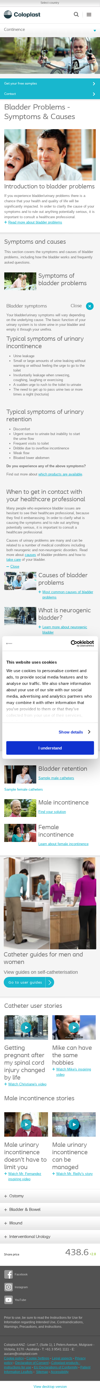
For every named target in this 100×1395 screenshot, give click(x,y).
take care (13, 560)
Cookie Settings (37, 1358)
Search (76, 14)
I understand (50, 748)
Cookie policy (14, 1358)
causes (30, 555)
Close (76, 306)
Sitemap (42, 1372)
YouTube (20, 1299)
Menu (89, 14)
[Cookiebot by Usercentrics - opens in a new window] (71, 643)
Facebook (21, 1274)
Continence (14, 30)
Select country (50, 2)
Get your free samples (20, 83)
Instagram (21, 1287)
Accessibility (60, 1372)
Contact (10, 94)
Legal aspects (62, 1358)
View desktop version (50, 1387)
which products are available (60, 474)
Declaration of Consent (32, 1363)
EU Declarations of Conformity (56, 1367)
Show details (71, 732)
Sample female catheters (23, 789)
